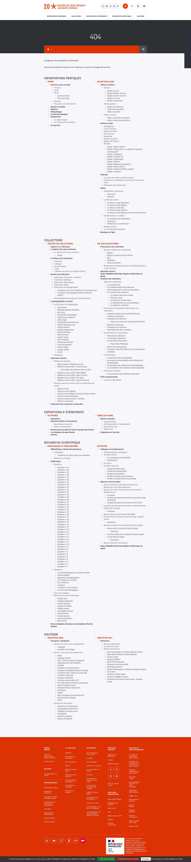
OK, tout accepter (107, 859)
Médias (187, 50)
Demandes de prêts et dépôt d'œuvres (50, 797)
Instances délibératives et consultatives (134, 771)
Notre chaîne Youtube (116, 776)
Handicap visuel (54, 840)
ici (109, 67)
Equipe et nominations (133, 816)
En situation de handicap (70, 786)
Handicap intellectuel (68, 840)
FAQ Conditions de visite (134, 800)
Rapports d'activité (132, 811)
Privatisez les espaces (51, 787)
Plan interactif (187, 57)
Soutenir (140, 16)
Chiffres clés (133, 796)
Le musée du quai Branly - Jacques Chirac (134, 756)
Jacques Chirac (134, 826)
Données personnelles (112, 824)
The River (90, 775)
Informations (187, 35)
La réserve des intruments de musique (91, 787)
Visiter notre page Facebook (132, 6)
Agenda (187, 42)
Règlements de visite (115, 816)
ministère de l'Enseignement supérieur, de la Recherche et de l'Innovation (136, 851)
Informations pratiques (56, 16)
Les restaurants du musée (93, 770)
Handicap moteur (47, 840)
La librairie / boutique (94, 766)
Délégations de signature (113, 803)
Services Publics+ (132, 805)
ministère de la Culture (133, 847)
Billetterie (187, 28)
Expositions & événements (96, 16)
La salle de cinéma (93, 803)
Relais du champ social (70, 770)
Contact (110, 760)
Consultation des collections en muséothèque (49, 803)
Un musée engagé (132, 777)
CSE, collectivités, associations (71, 780)
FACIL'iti (83, 840)
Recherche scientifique (121, 16)
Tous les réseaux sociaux (113, 784)
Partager (143, 49)
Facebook (110, 769)
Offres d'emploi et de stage (134, 821)
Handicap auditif (61, 840)
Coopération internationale (133, 791)
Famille (67, 766)
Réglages (146, 859)
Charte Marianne (49, 818)
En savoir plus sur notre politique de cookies (167, 859)
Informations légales (114, 799)
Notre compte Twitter (138, 6)
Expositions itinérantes (48, 792)
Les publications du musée (50, 774)
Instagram (144, 6)
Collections (76, 16)
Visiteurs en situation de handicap (110, 6)
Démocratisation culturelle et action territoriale (134, 784)
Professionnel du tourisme (71, 775)
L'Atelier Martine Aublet (92, 793)
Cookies (110, 819)
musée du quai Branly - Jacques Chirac (65, 6)
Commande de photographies (49, 813)
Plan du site (112, 808)
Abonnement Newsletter (112, 755)
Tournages (47, 809)
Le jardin (90, 758)
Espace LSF (75, 840)
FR (125, 6)
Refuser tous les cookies (129, 859)
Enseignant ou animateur (70, 757)
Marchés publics (49, 822)
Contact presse (49, 761)
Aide (109, 812)
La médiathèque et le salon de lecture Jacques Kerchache (94, 813)
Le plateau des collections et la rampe (92, 780)
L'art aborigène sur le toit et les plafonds (94, 807)
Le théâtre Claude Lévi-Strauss (92, 798)
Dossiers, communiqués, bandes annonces (50, 756)
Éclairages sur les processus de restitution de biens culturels (134, 764)
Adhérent (68, 753)
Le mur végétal (91, 762)
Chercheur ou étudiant (69, 791)
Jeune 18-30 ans (70, 762)
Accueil (48, 49)
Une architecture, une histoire (92, 753)
